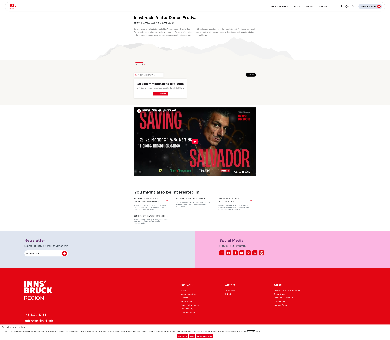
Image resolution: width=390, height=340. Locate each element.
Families (184, 298)
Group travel (279, 294)
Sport (296, 6)
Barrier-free (186, 301)
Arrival (183, 290)
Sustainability (186, 308)
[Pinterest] (248, 252)
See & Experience (278, 6)
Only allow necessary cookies (204, 336)
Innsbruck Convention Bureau (287, 290)
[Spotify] (261, 252)
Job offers (230, 290)
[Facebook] (221, 252)
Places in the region (189, 305)
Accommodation (188, 294)
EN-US (228, 294)
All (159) (139, 64)
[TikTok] (235, 252)
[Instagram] (228, 252)
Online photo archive (283, 298)
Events (309, 6)
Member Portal (280, 305)
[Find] (353, 6)
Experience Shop (188, 312)
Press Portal (279, 301)
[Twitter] (254, 252)
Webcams (323, 7)
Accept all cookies (182, 336)
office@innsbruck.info (39, 321)
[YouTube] (241, 252)
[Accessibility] (342, 6)
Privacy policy (251, 331)
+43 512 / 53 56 (35, 314)
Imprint (258, 331)
